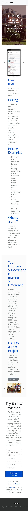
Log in (17, 484)
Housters (9, 2)
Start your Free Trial (14, 474)
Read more (12, 379)
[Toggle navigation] (3, 2)
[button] (5, 62)
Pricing (12, 487)
